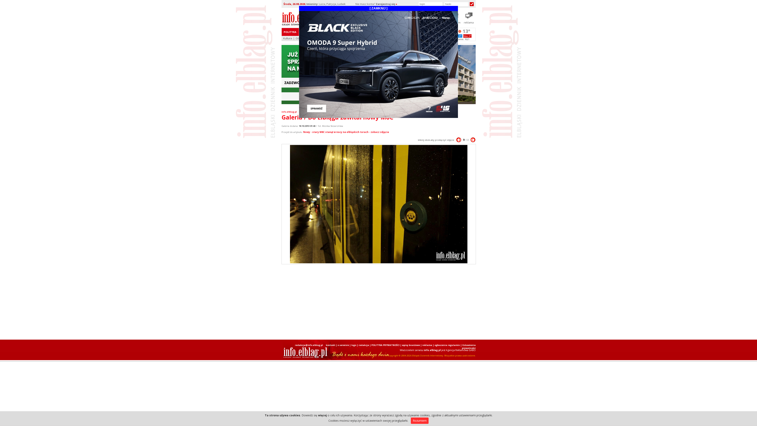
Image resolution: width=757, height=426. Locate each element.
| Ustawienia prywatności (468, 346)
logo (353, 345)
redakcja (364, 345)
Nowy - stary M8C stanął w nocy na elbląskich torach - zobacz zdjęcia (346, 132)
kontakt (330, 345)
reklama (427, 345)
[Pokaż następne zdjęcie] (473, 140)
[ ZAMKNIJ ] (378, 8)
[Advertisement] (378, 302)
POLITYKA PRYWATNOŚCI (385, 345)
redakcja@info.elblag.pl (309, 345)
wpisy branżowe (411, 345)
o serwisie (343, 345)
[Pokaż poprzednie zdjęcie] (459, 140)
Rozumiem (420, 420)
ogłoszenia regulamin (447, 345)
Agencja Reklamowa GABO (461, 350)
